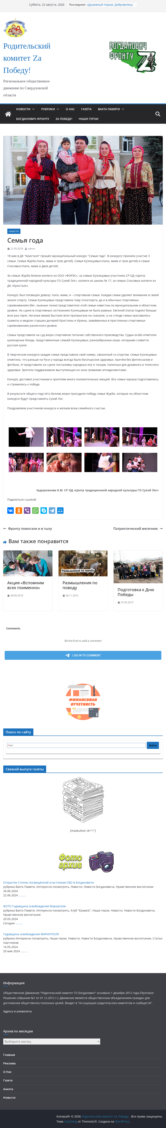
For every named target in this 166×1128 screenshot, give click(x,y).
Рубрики (48, 109)
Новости (23, 109)
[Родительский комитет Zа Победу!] (8, 114)
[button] (32, 109)
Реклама (9, 1063)
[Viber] (27, 510)
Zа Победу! (64, 119)
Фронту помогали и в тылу (30, 528)
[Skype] (43, 510)
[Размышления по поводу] (83, 553)
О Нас (70, 109)
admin (31, 248)
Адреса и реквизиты (17, 1011)
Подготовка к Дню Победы (136, 592)
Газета (86, 109)
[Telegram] (52, 510)
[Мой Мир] (60, 510)
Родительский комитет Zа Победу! (26, 58)
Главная (9, 1055)
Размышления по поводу (80, 585)
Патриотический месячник (135, 528)
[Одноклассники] (19, 510)
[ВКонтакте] (10, 510)
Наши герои (88, 119)
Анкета (8, 1089)
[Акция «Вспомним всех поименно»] (27, 553)
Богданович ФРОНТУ (32, 119)
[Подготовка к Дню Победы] (138, 553)
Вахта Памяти (109, 109)
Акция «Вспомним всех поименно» (25, 585)
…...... (22, 895)
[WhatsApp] (35, 510)
